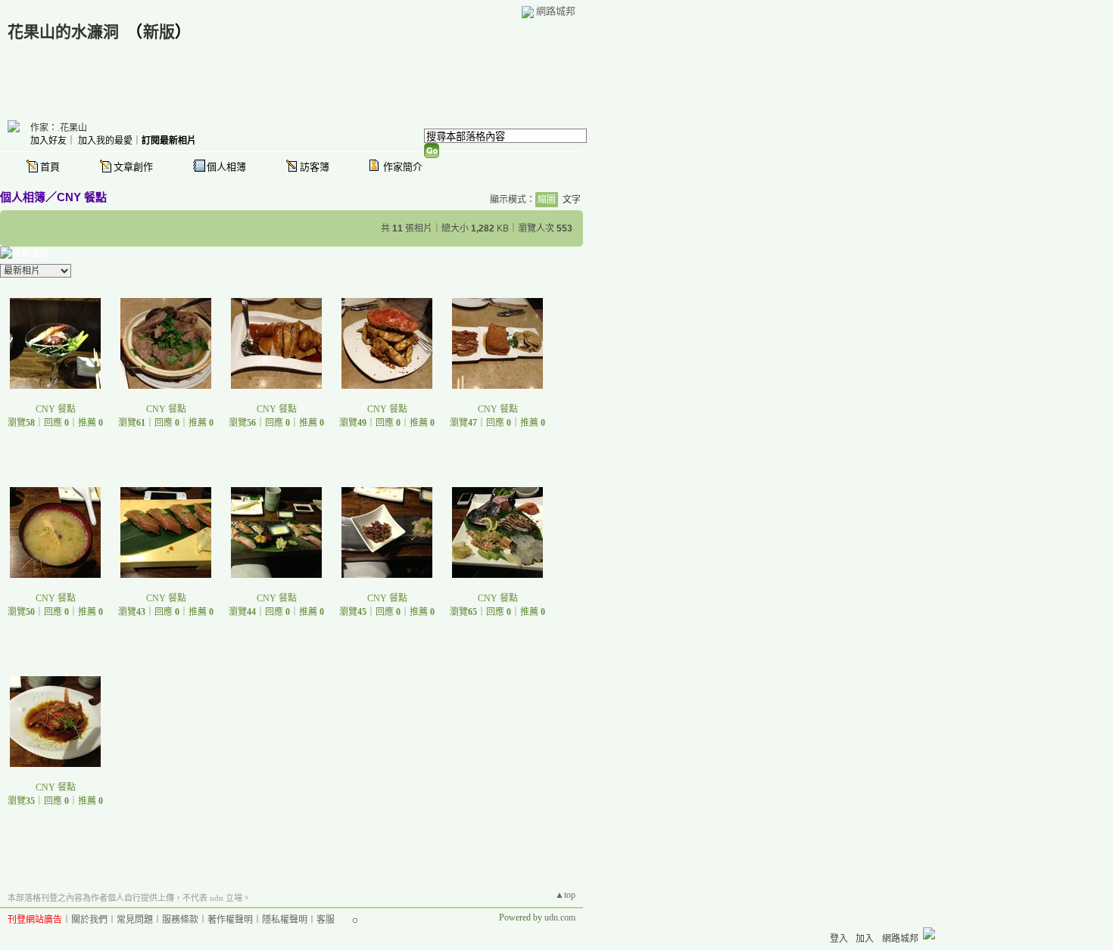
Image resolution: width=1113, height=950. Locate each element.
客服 (325, 919)
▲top (565, 894)
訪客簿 (314, 166)
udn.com (559, 917)
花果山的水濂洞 (63, 32)
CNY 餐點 (82, 197)
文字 (572, 199)
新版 (159, 32)
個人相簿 (226, 166)
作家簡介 (402, 166)
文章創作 (133, 166)
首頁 (50, 166)
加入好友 (48, 140)
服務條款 (180, 919)
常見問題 (135, 919)
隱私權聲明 (284, 919)
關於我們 (89, 919)
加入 (865, 938)
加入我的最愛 (105, 140)
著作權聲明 (230, 919)
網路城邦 (555, 11)
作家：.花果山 (58, 128)
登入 (839, 938)
